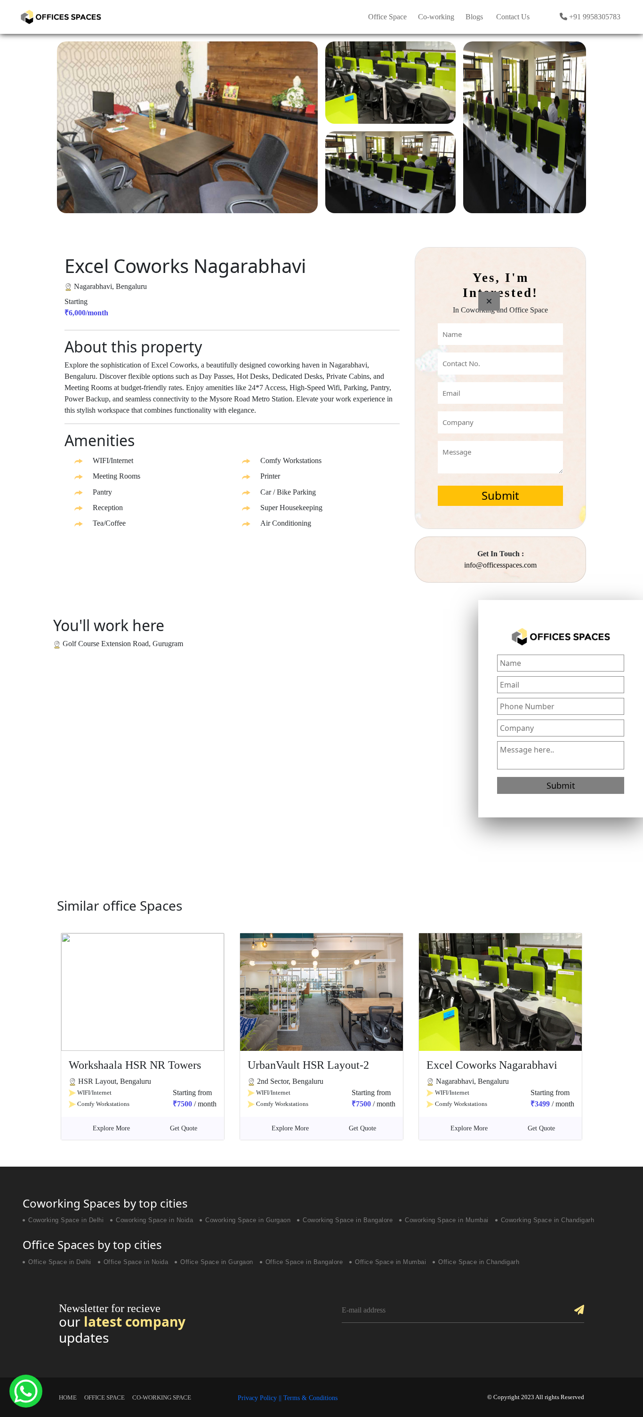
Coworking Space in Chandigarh (548, 1220)
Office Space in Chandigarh (478, 1262)
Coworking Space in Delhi (66, 1220)
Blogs (474, 17)
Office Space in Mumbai (390, 1262)
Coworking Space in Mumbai (447, 1220)
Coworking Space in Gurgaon (247, 1220)
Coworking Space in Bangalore (348, 1220)
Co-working (436, 17)
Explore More (111, 1128)
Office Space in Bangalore (304, 1262)
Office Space (387, 17)
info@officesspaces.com (500, 565)
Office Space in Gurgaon (216, 1262)
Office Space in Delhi (59, 1262)
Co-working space (161, 1397)
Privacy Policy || (260, 1397)
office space (104, 1397)
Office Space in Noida (136, 1262)
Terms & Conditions (310, 1397)
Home (68, 1397)
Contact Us (513, 17)
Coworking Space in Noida (154, 1220)
